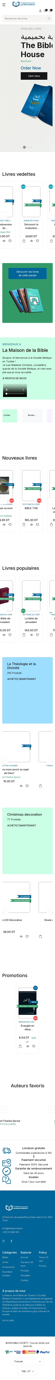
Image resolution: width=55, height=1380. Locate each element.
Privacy (42, 1265)
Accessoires (8, 1267)
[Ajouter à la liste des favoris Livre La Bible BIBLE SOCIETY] (47, 241)
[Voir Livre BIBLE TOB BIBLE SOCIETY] (14, 524)
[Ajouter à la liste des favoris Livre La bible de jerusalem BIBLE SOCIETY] (20, 635)
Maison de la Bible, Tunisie (32, 1022)
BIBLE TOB (13, 508)
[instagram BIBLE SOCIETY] (3, 1241)
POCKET (41, 504)
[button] (4, 4)
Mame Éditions (13, 220)
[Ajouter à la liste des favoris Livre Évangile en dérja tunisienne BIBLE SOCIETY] (33, 1046)
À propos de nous (14, 378)
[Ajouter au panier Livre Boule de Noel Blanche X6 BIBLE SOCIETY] (8, 936)
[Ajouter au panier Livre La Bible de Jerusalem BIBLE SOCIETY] (33, 524)
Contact (24, 1280)
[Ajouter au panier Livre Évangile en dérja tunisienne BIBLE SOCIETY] (20, 1046)
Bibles (5, 1257)
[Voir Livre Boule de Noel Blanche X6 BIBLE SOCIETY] (39, 936)
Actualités (25, 1275)
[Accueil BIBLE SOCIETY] (23, 4)
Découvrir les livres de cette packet (27, 273)
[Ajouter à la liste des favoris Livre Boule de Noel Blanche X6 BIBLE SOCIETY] (45, 936)
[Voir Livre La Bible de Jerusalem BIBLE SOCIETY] (41, 524)
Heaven (27, 769)
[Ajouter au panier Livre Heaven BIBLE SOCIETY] (8, 786)
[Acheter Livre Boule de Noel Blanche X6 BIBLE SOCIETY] (27, 897)
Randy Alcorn (27, 777)
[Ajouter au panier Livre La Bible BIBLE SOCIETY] (33, 241)
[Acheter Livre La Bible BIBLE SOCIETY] (41, 202)
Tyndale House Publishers (27, 765)
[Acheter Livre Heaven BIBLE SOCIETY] (27, 747)
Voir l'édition (17, 87)
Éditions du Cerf (13, 504)
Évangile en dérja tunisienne (27, 1029)
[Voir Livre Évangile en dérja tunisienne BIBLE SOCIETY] (27, 1046)
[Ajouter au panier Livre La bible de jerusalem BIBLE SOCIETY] (6, 635)
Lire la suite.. (8, 1320)
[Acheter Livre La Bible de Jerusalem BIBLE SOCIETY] (41, 485)
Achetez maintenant (21, 678)
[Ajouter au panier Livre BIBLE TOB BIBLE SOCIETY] (6, 524)
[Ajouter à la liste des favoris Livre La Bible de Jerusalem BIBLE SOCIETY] (47, 524)
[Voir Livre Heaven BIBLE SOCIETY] (39, 786)
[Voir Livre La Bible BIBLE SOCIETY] (41, 241)
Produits (25, 1270)
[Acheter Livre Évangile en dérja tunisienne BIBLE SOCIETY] (27, 1003)
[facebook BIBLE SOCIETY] (11, 1241)
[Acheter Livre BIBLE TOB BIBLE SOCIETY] (14, 485)
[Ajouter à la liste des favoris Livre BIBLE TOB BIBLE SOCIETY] (20, 524)
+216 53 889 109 (10, 1232)
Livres (5, 1262)
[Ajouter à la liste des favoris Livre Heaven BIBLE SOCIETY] (45, 786)
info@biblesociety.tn (12, 1228)
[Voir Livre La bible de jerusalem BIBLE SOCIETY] (14, 635)
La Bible (41, 224)
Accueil (24, 1257)
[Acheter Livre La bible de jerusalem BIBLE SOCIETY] (14, 596)
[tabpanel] (27, 83)
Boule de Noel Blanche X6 (28, 920)
